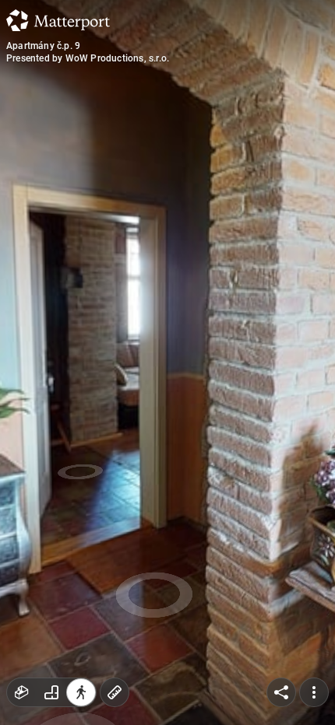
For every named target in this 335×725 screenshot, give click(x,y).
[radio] (22, 692)
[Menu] (314, 692)
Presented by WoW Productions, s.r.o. (87, 58)
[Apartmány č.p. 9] (167, 362)
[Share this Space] (281, 692)
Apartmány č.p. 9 (43, 45)
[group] (51, 692)
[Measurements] (114, 692)
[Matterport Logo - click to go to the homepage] (58, 20)
